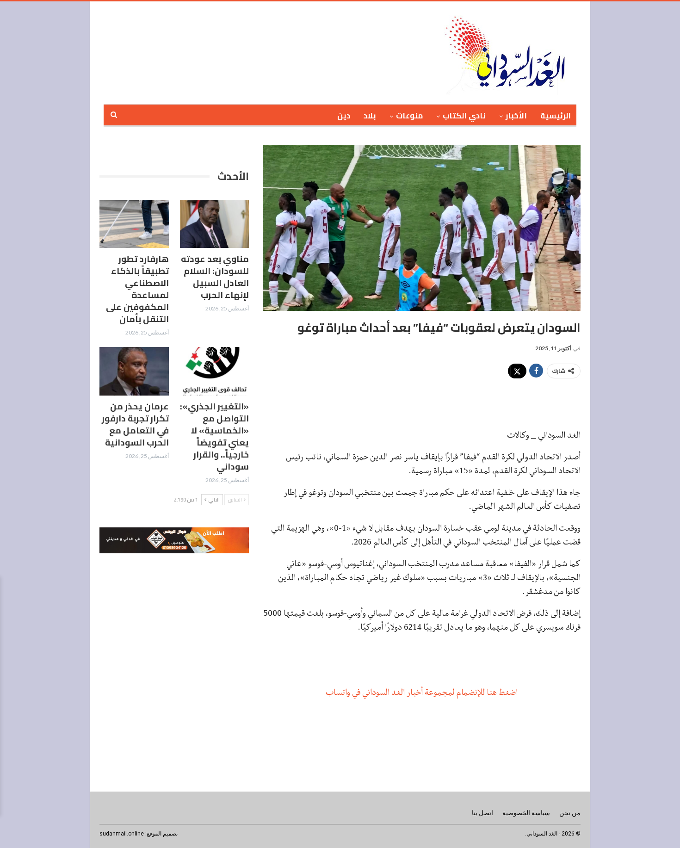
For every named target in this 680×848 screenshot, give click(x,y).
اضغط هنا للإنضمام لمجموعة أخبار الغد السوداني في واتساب (422, 692)
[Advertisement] (307, 51)
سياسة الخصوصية (526, 813)
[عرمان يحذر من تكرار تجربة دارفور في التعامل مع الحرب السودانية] (134, 371)
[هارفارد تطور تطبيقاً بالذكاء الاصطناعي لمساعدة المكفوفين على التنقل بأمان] (134, 224)
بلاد (370, 115)
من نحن (570, 813)
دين (343, 115)
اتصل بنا (482, 813)
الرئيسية (555, 115)
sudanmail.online (121, 833)
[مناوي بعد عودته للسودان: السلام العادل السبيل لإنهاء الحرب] (214, 224)
